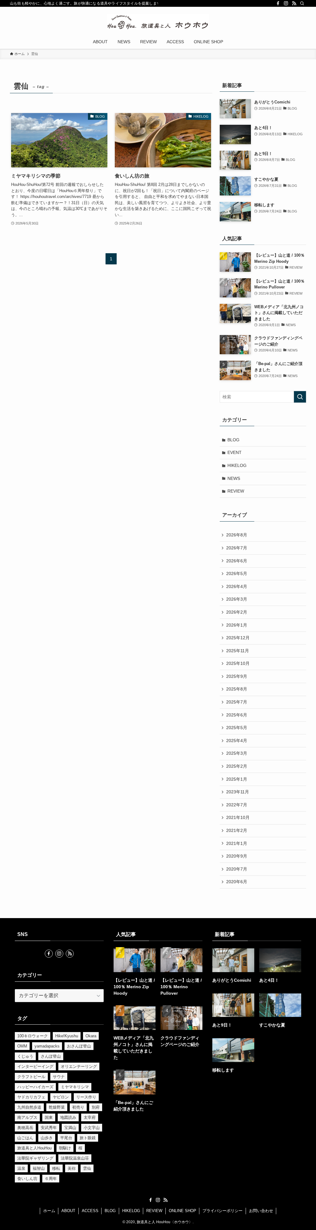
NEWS (233, 478)
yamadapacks (47, 1046)
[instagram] (286, 3)
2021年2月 (236, 830)
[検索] (302, 3)
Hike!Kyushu (66, 1036)
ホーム (49, 1210)
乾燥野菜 (57, 1107)
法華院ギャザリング (35, 1158)
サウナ (59, 1076)
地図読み (68, 1117)
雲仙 (87, 1168)
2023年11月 (237, 791)
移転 (56, 1168)
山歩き (47, 1138)
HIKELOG (237, 465)
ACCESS (90, 1210)
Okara (90, 1036)
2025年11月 (237, 650)
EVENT (234, 452)
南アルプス (27, 1117)
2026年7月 (236, 547)
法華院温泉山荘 (75, 1158)
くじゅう (25, 1056)
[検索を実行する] (300, 397)
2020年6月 (236, 881)
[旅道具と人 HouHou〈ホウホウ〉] (158, 22)
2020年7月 (236, 869)
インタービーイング (35, 1066)
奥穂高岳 (25, 1127)
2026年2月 (236, 612)
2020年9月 (236, 856)
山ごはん (25, 1138)
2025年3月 (236, 753)
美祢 (72, 1168)
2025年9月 (236, 676)
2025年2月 (236, 766)
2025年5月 (236, 727)
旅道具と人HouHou (34, 1148)
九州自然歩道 (29, 1107)
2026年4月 (236, 586)
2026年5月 (236, 573)
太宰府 (90, 1117)
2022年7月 (236, 804)
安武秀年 (49, 1127)
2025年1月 (236, 779)
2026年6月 (236, 560)
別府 (96, 1107)
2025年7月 (236, 701)
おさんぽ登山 (79, 1046)
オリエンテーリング (79, 1066)
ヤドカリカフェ (31, 1097)
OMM (22, 1046)
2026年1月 (236, 625)
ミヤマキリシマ (75, 1087)
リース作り (86, 1097)
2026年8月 (236, 534)
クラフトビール (31, 1076)
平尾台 (66, 1138)
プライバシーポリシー (222, 1210)
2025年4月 (236, 740)
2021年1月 (236, 843)
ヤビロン (61, 1097)
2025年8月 (236, 688)
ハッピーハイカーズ (35, 1087)
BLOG (233, 439)
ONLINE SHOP (182, 1210)
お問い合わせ (261, 1210)
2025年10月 (238, 663)
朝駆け (65, 1148)
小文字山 (92, 1127)
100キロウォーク (32, 1036)
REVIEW (235, 491)
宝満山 (70, 1127)
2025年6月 (236, 714)
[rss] (294, 3)
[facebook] (278, 3)
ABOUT (68, 1210)
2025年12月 (238, 637)
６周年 (51, 1178)
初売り (78, 1107)
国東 (49, 1117)
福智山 (39, 1168)
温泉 (21, 1168)
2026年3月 (236, 599)
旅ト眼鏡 (88, 1138)
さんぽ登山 (51, 1056)
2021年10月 (238, 817)
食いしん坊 (27, 1178)
